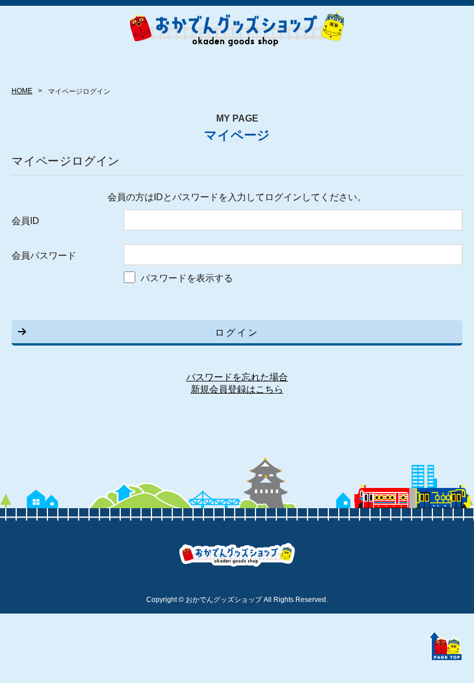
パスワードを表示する (186, 278)
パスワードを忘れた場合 (237, 377)
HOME (22, 91)
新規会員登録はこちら (237, 389)
